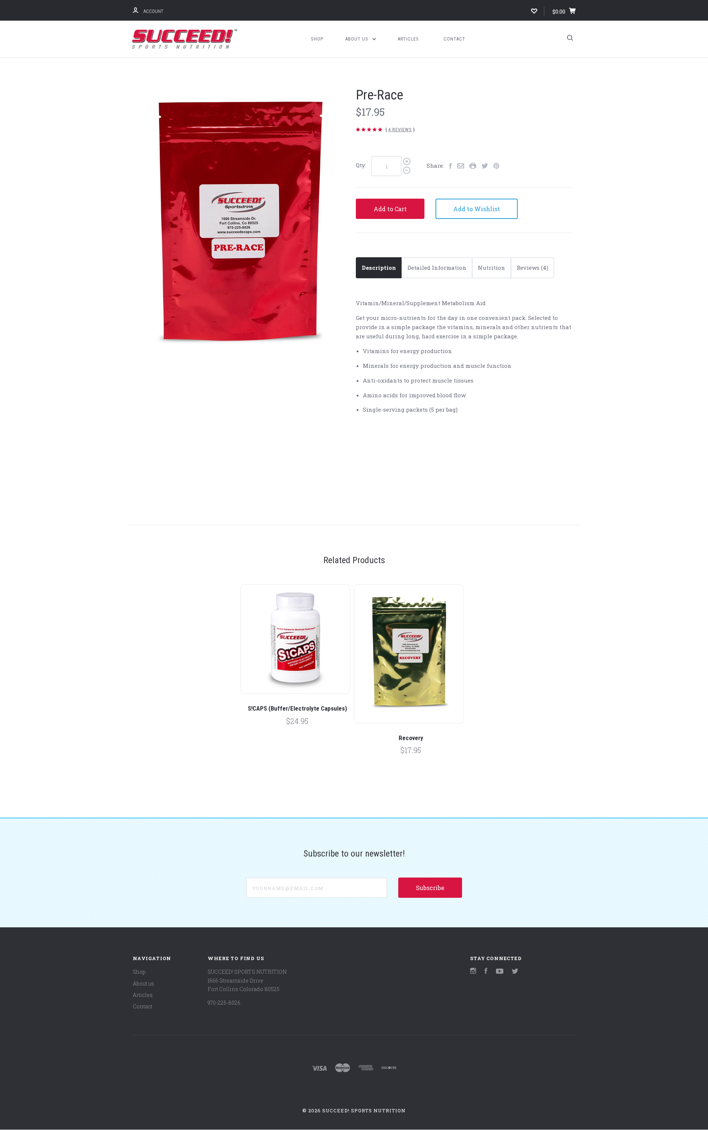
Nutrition (491, 267)
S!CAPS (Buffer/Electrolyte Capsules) (297, 708)
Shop (317, 39)
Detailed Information (436, 267)
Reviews (529, 267)
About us (357, 39)
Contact (454, 39)
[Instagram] (473, 971)
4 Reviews (400, 129)
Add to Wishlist (476, 209)
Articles (408, 39)
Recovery (411, 738)
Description (379, 267)
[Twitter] (515, 971)
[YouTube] (499, 971)
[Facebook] (486, 971)
